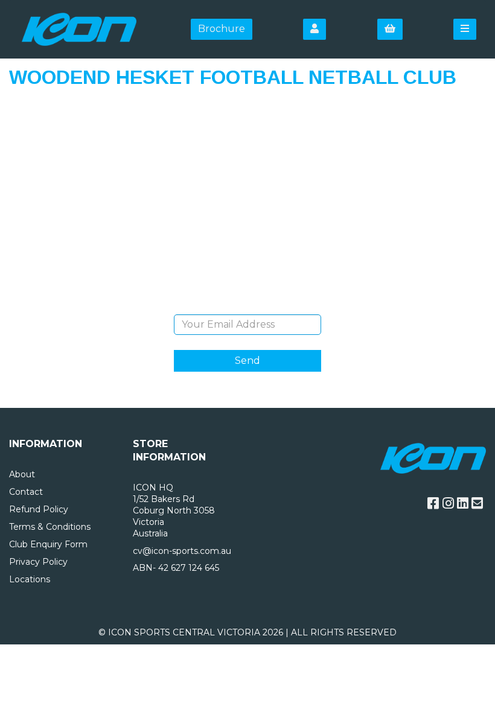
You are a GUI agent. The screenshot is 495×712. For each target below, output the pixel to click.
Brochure (221, 28)
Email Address (247, 305)
